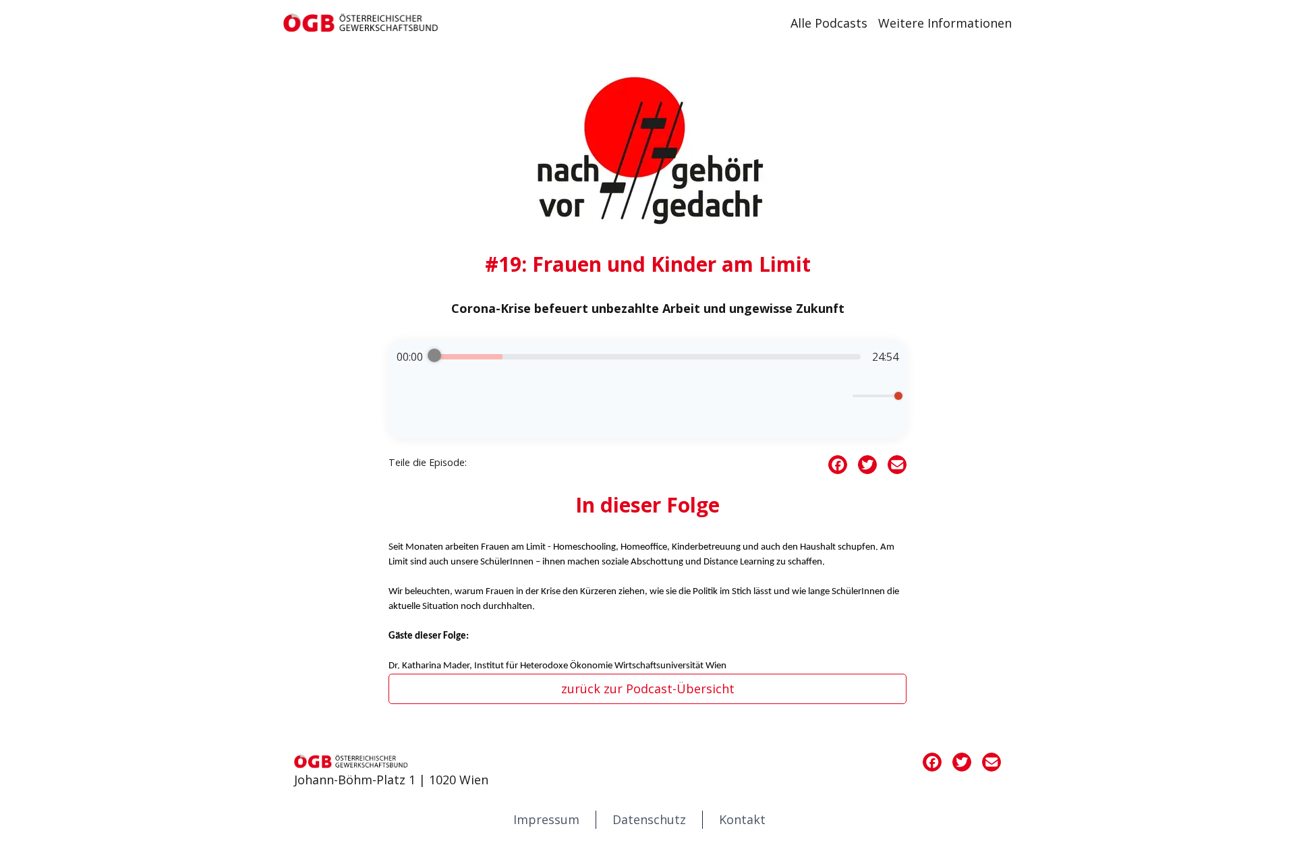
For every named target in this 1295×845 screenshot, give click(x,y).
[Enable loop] (405, 396)
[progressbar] (647, 356)
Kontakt (742, 819)
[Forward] (686, 401)
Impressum (546, 819)
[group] (647, 389)
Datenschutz (649, 819)
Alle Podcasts (828, 23)
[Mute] (839, 396)
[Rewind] (608, 401)
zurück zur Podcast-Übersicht (648, 688)
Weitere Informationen (945, 23)
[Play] (647, 401)
